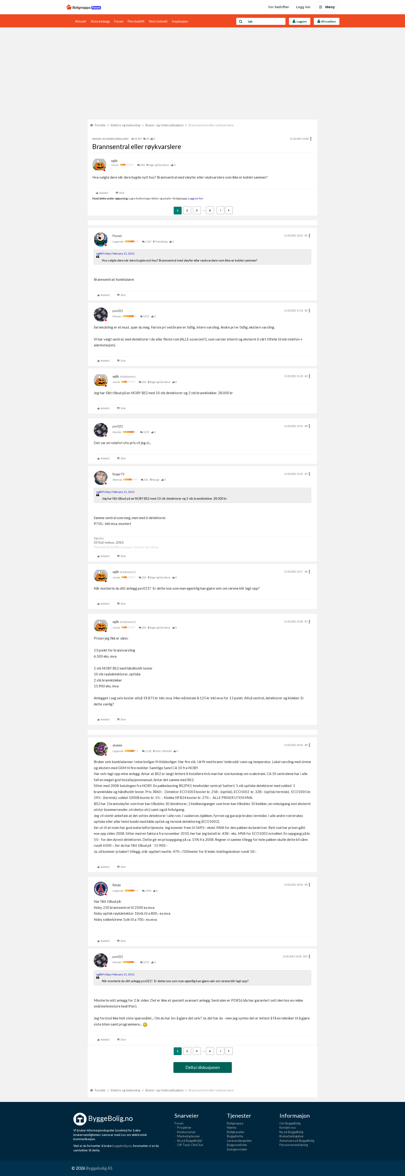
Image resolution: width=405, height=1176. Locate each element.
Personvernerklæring (293, 1145)
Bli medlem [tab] (328, 21)
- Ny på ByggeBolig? (188, 1140)
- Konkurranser (185, 1132)
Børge (116, 885)
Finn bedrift (136, 21)
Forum (118, 21)
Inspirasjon (180, 21)
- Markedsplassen (187, 1136)
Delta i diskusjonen (202, 1067)
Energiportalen (237, 1149)
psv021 (117, 311)
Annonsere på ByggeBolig (296, 1140)
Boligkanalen (235, 1132)
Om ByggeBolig (289, 1123)
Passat (117, 236)
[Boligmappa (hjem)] (84, 7)
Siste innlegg (100, 21)
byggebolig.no (122, 1146)
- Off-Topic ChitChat (189, 1145)
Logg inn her (195, 198)
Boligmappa (235, 1123)
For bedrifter (278, 7)
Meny (330, 6)
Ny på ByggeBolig (291, 1132)
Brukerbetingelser (291, 1136)
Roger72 (118, 474)
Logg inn (303, 7)
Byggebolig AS (99, 1168)
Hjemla (231, 1127)
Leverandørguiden (239, 1140)
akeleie (117, 745)
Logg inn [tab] (301, 21)
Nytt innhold (158, 21)
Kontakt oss (287, 1127)
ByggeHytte (235, 1136)
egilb (114, 161)
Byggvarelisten (237, 1145)
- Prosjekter (183, 1127)
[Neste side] (228, 210)
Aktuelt (80, 21)
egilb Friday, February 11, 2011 (115, 253)
